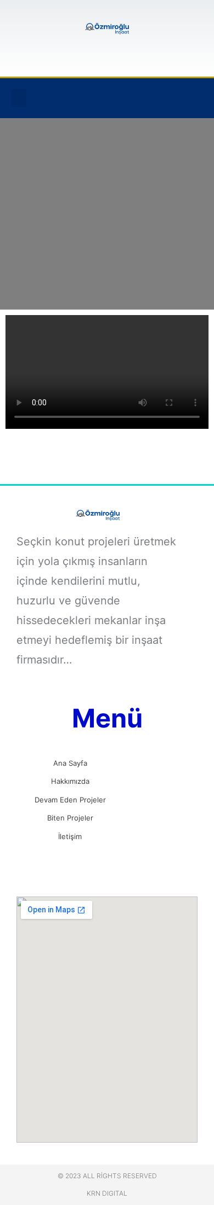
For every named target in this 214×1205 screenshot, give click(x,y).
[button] (18, 98)
